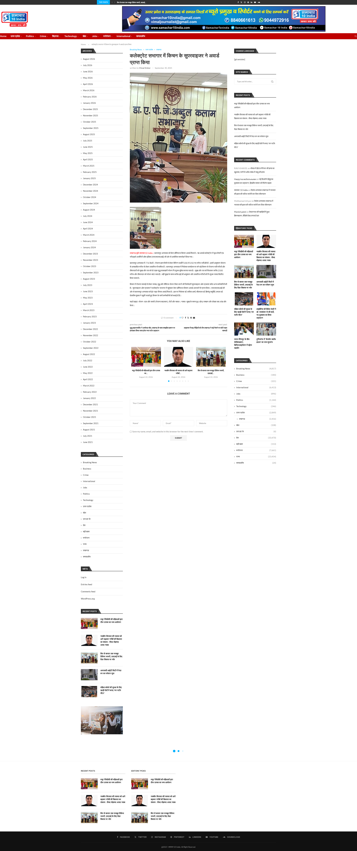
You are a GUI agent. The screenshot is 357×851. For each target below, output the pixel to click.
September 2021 (90, 423)
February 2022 (90, 392)
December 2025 (90, 109)
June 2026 (88, 71)
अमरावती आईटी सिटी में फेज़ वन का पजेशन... (130, 2)
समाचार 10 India (241, 190)
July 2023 (87, 285)
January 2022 (89, 398)
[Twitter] (241, 2)
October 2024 (89, 197)
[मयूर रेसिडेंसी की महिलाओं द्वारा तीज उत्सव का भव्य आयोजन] (146, 357)
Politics (30, 36)
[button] (112, 2)
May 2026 (88, 78)
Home (3, 36)
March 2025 (88, 165)
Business (256, 375)
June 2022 (88, 366)
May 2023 (88, 297)
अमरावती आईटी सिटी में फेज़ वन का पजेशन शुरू (251, 136)
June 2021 (88, 442)
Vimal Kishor (145, 68)
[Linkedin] (251, 2)
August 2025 (89, 134)
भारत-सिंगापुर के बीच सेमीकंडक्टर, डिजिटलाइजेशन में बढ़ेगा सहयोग (243, 343)
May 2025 (88, 153)
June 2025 (88, 147)
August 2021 (89, 429)
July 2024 (87, 216)
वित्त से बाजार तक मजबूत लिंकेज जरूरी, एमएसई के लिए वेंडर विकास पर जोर (243, 285)
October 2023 (89, 266)
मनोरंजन (107, 36)
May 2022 (88, 373)
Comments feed (88, 591)
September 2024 (90, 203)
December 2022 (90, 329)
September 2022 (90, 348)
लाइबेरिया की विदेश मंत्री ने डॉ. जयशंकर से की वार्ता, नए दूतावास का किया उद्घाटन (266, 313)
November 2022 (90, 335)
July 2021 (87, 436)
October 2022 (89, 341)
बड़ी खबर (256, 444)
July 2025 (87, 140)
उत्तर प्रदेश (15, 36)
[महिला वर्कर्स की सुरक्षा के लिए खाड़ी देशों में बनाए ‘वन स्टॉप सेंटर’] (244, 298)
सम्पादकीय (140, 36)
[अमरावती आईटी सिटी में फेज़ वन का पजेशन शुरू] (266, 271)
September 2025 (90, 128)
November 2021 (90, 410)
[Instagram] (245, 2)
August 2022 (89, 354)
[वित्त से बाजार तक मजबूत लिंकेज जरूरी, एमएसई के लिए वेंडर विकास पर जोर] (211, 357)
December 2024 (90, 184)
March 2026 (88, 90)
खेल (84, 36)
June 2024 (88, 222)
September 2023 (90, 272)
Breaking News (256, 368)
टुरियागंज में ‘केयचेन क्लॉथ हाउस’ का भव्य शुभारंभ (266, 340)
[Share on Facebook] (185, 317)
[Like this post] (182, 317)
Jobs (94, 36)
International (123, 36)
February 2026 (90, 96)
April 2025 (88, 159)
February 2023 (90, 316)
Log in (83, 577)
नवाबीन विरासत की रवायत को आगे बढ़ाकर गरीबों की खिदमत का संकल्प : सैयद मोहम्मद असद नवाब (265, 256)
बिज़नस (55, 36)
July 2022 (87, 360)
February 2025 (90, 172)
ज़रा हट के (256, 431)
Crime (43, 36)
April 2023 (88, 304)
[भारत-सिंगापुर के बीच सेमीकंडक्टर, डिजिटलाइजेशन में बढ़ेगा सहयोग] (244, 329)
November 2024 (90, 191)
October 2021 (89, 417)
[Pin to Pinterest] (191, 317)
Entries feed (86, 584)
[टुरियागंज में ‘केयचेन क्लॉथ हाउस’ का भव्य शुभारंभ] (266, 329)
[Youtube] (255, 2)
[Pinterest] (248, 2)
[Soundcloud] (259, 2)
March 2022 (88, 385)
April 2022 (88, 379)
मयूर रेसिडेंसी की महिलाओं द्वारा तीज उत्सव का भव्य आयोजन (243, 254)
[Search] (355, 36)
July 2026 (87, 65)
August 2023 (89, 279)
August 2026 (89, 59)
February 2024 (90, 241)
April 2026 (88, 84)
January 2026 (89, 103)
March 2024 (88, 235)
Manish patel (240, 212)
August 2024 (89, 209)
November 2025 (90, 115)
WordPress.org (88, 598)
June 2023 (88, 291)
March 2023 (88, 310)
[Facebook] (238, 2)
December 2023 (90, 253)
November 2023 (90, 260)
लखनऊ (257, 419)
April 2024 (88, 228)
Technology (70, 36)
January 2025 (89, 178)
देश (256, 437)
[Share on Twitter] (188, 317)
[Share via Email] (194, 317)
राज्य (256, 456)
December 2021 (90, 404)
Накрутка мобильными (245, 179)
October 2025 (89, 121)
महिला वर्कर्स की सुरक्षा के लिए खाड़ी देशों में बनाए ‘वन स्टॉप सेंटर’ (244, 312)
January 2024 (89, 247)
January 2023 (89, 322)
